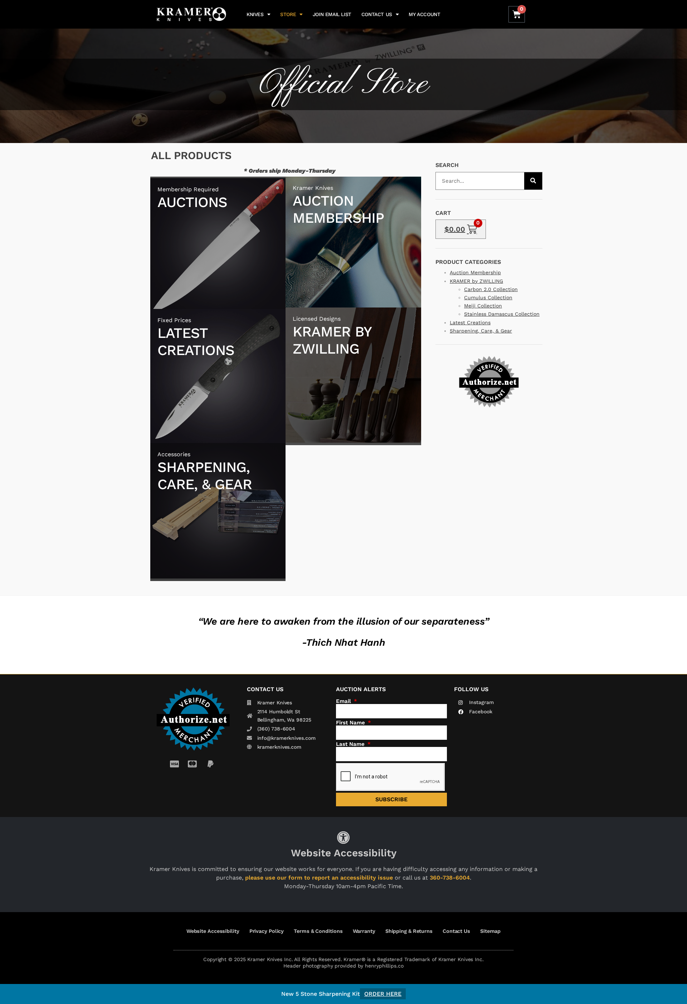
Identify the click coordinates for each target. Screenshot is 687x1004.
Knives (255, 14)
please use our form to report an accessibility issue (319, 877)
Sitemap (490, 931)
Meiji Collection (483, 306)
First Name (351, 722)
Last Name (351, 744)
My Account (424, 14)
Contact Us (376, 14)
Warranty (364, 931)
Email (344, 701)
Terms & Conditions (318, 931)
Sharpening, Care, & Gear (481, 331)
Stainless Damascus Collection (502, 314)
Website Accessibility (212, 931)
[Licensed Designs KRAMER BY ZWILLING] (353, 440)
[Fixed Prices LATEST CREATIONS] (218, 442)
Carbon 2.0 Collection (491, 289)
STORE (288, 14)
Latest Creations (470, 322)
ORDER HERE (382, 993)
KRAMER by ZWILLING (476, 281)
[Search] (533, 181)
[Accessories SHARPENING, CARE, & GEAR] (218, 576)
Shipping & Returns (409, 931)
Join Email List (332, 14)
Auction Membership (475, 272)
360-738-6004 (450, 877)
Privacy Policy (266, 931)
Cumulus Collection (488, 297)
